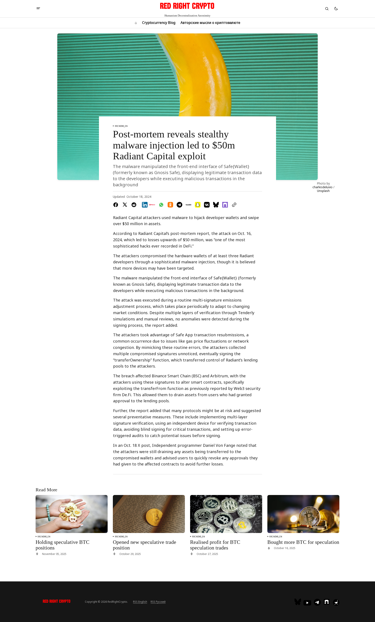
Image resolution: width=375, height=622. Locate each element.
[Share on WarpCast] (225, 205)
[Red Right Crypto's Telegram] (317, 602)
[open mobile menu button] (38, 9)
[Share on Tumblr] (188, 205)
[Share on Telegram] (179, 205)
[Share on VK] (206, 205)
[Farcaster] (326, 602)
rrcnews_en (121, 126)
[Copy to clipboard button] (233, 205)
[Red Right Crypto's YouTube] (307, 603)
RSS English (140, 601)
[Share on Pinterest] (152, 205)
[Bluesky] (298, 602)
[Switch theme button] (335, 8)
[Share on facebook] (116, 205)
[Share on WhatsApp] (161, 205)
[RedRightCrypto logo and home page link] (57, 601)
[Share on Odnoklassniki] (170, 205)
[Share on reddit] (133, 205)
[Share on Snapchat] (197, 205)
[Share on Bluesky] (215, 205)
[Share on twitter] (124, 205)
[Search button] (326, 8)
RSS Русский (158, 601)
